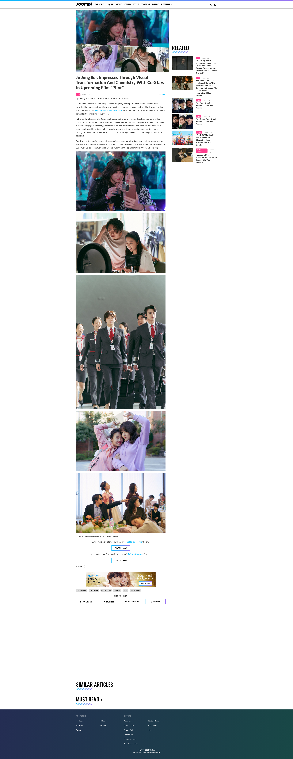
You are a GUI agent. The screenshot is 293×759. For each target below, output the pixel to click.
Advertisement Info (131, 744)
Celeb (128, 4)
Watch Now (121, 548)
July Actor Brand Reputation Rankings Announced (204, 105)
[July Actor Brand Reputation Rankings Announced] (182, 105)
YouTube (103, 725)
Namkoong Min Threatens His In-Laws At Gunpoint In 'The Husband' (206, 158)
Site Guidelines (153, 721)
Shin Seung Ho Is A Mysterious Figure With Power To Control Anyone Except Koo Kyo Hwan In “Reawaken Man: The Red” (206, 66)
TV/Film (199, 132)
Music (155, 4)
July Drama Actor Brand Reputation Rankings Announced (206, 121)
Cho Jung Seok (81, 590)
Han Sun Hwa (101, 110)
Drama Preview (199, 150)
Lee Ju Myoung (106, 590)
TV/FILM (145, 4)
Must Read (87, 699)
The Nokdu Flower (133, 541)
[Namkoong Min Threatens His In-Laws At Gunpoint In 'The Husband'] (182, 155)
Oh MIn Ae (117, 590)
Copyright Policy (130, 739)
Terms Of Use (129, 725)
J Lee (163, 94)
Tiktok (156, 601)
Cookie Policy (129, 735)
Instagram (133, 601)
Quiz (110, 4)
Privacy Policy (129, 730)
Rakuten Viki (151, 752)
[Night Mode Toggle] (215, 5)
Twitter (110, 602)
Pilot (125, 590)
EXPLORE (99, 4)
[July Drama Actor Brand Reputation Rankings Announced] (182, 121)
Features (166, 4)
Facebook (86, 602)
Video (119, 4)
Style (136, 4)
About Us (127, 721)
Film (78, 94)
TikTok (102, 721)
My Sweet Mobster (135, 554)
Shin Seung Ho (115, 110)
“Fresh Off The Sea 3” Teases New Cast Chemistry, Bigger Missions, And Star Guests (205, 140)
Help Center (152, 725)
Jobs (149, 730)
